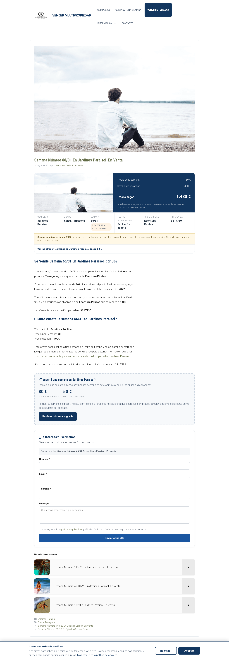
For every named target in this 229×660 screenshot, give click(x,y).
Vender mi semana (158, 9)
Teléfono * (45, 488)
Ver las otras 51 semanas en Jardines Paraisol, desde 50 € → (71, 249)
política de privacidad (72, 529)
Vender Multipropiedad (71, 15)
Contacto (127, 23)
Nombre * (44, 459)
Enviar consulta (114, 538)
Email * (43, 474)
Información (104, 23)
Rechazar (166, 650)
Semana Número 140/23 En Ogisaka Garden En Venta (65, 625)
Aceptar (189, 650)
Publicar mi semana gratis (57, 416)
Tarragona (50, 622)
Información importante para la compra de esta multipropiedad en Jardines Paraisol (81, 356)
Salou (41, 622)
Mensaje (44, 503)
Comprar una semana (128, 9)
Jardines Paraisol (46, 619)
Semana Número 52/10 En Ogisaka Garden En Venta (65, 629)
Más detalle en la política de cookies (97, 655)
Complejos (103, 9)
